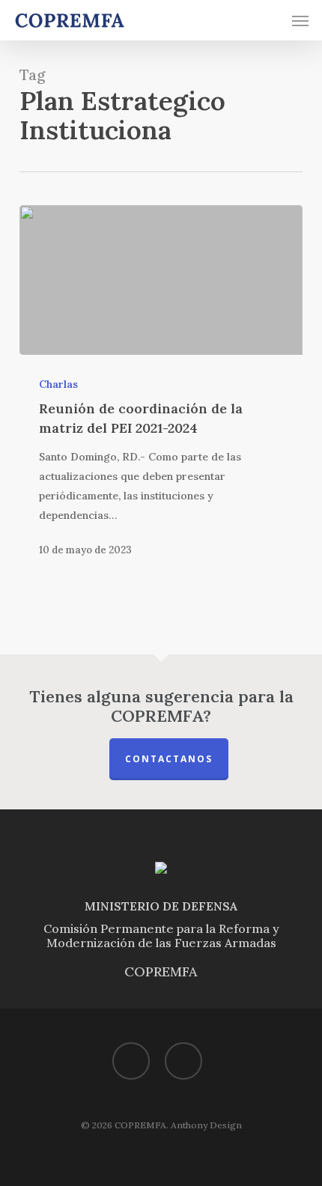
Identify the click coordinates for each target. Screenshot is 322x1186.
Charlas (58, 384)
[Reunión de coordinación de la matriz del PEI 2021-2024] (161, 280)
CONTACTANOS (169, 758)
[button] (300, 20)
